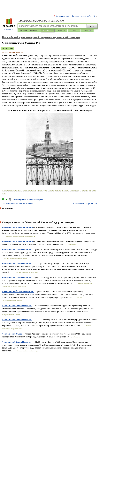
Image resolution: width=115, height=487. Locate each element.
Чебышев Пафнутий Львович (19, 203)
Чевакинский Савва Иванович (17, 249)
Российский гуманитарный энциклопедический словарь (29, 30)
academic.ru (8, 29)
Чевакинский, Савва (12, 334)
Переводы (61, 30)
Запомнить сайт (62, 16)
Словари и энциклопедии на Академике (41, 21)
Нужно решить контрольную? (28, 199)
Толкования (47, 30)
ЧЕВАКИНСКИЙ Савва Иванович (18, 291)
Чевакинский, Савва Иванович (17, 227)
